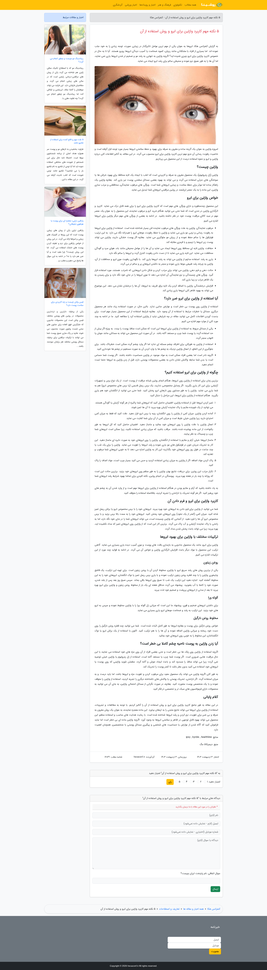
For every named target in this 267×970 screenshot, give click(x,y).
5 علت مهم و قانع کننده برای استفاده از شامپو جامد (66, 141)
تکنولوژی (177, 5)
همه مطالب (190, 5)
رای (170, 782)
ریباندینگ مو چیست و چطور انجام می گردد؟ (66, 60)
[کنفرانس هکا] (211, 5)
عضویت (215, 951)
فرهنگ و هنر (164, 5)
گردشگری (117, 5)
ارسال (215, 889)
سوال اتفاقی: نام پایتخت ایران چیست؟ (200, 873)
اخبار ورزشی (131, 5)
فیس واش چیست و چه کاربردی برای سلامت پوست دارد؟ (67, 303)
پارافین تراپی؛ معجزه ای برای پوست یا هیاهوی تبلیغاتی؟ (67, 222)
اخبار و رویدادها (147, 5)
